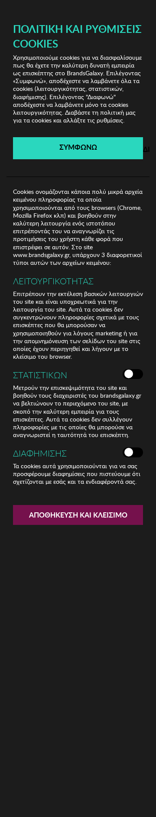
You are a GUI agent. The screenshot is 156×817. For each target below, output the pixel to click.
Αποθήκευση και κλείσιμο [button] (78, 515)
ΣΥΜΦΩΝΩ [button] (78, 147)
